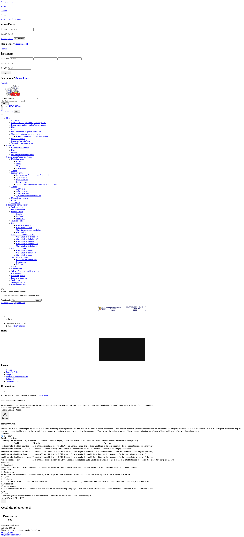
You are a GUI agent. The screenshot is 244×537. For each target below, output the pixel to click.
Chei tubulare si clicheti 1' (26, 246)
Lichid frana (16, 200)
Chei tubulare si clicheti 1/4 (27, 237)
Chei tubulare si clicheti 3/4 (27, 244)
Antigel (14, 170)
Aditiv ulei (20, 189)
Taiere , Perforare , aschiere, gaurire (25, 271)
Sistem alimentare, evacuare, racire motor (27, 134)
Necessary (8, 436)
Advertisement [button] (7, 484)
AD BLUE (15, 202)
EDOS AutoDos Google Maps (122, 349)
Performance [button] (6, 469)
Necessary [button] (5, 433)
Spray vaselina (22, 180)
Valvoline (20, 166)
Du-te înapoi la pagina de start (13, 303)
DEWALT (20, 218)
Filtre (13, 127)
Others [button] (3, 491)
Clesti (13, 266)
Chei (13, 223)
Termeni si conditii (13, 381)
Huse (13, 150)
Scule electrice (17, 212)
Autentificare (6, 19)
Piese (8, 118)
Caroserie (15, 120)
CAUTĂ (5, 104)
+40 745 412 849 (14, 106)
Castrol (19, 161)
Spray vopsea (21, 182)
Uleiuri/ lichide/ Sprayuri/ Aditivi (19, 157)
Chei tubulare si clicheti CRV (23, 234)
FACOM (20, 216)
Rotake (19, 214)
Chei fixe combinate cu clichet (28, 230)
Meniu (17, 111)
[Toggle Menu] (2, 114)
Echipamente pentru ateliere (17, 205)
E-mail (4, 63)
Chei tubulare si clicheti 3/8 (27, 239)
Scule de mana (17, 207)
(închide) (4, 49)
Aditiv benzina (22, 191)
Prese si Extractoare (19, 278)
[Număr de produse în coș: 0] (2, 108)
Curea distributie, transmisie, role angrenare (28, 123)
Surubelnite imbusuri (19, 257)
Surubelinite (21, 262)
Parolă (4, 34)
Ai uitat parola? (7, 39)
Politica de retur (12, 379)
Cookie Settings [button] (8, 410)
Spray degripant (22, 177)
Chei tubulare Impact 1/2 (26, 250)
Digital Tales (43, 395)
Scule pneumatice (18, 282)
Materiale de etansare (19, 198)
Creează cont (21, 43)
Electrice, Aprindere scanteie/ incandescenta (28, 125)
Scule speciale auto (18, 285)
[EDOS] (12, 96)
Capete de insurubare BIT (26, 260)
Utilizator (5, 29)
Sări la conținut (7, 111)
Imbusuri (19, 264)
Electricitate (16, 273)
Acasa (3, 6)
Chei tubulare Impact (19, 248)
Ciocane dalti (16, 269)
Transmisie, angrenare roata (22, 143)
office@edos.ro (18, 326)
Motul (18, 164)
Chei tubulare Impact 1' (25, 255)
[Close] (3, 501)
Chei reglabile (21, 232)
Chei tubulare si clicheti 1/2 (27, 241)
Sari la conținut (7, 2)
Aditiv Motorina (22, 193)
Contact (4, 11)
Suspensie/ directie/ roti (20, 141)
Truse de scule (17, 221)
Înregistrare (16, 19)
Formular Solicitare (13, 372)
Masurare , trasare (18, 276)
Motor (13, 129)
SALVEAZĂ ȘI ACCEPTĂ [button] (12, 498)
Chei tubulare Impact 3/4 (26, 253)
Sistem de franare (18, 139)
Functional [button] (5, 462)
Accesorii (10, 145)
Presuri (14, 152)
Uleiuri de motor (17, 159)
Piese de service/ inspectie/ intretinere (26, 132)
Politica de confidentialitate (17, 377)
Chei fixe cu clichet (24, 228)
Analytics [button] (5, 477)
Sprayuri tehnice (17, 173)
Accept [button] (18, 410)
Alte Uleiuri (21, 168)
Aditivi (14, 186)
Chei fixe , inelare (23, 225)
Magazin (9, 374)
